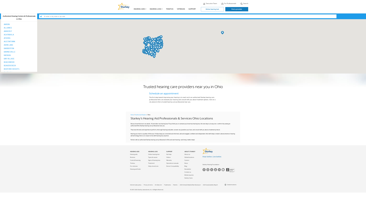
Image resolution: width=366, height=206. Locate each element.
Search (245, 3)
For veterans (134, 166)
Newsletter (187, 169)
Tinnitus (169, 9)
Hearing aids (133, 154)
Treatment (151, 163)
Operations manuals (172, 163)
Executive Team (211, 3)
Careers (186, 160)
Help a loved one (153, 166)
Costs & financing (135, 160)
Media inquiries (189, 175)
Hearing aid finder (135, 169)
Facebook (204, 169)
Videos (168, 157)
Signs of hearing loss (154, 160)
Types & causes (152, 157)
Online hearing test (212, 9)
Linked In (219, 169)
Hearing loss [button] (155, 9)
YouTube (215, 169)
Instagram (207, 169)
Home (132, 114)
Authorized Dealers (141, 114)
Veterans (181, 9)
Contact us (187, 172)
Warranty (169, 160)
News (186, 163)
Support (192, 9)
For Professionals (230, 3)
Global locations (189, 157)
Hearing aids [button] (139, 9)
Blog (185, 166)
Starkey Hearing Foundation (211, 164)
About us (187, 154)
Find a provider (236, 9)
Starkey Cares (188, 178)
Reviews (132, 157)
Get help (168, 154)
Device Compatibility (172, 166)
